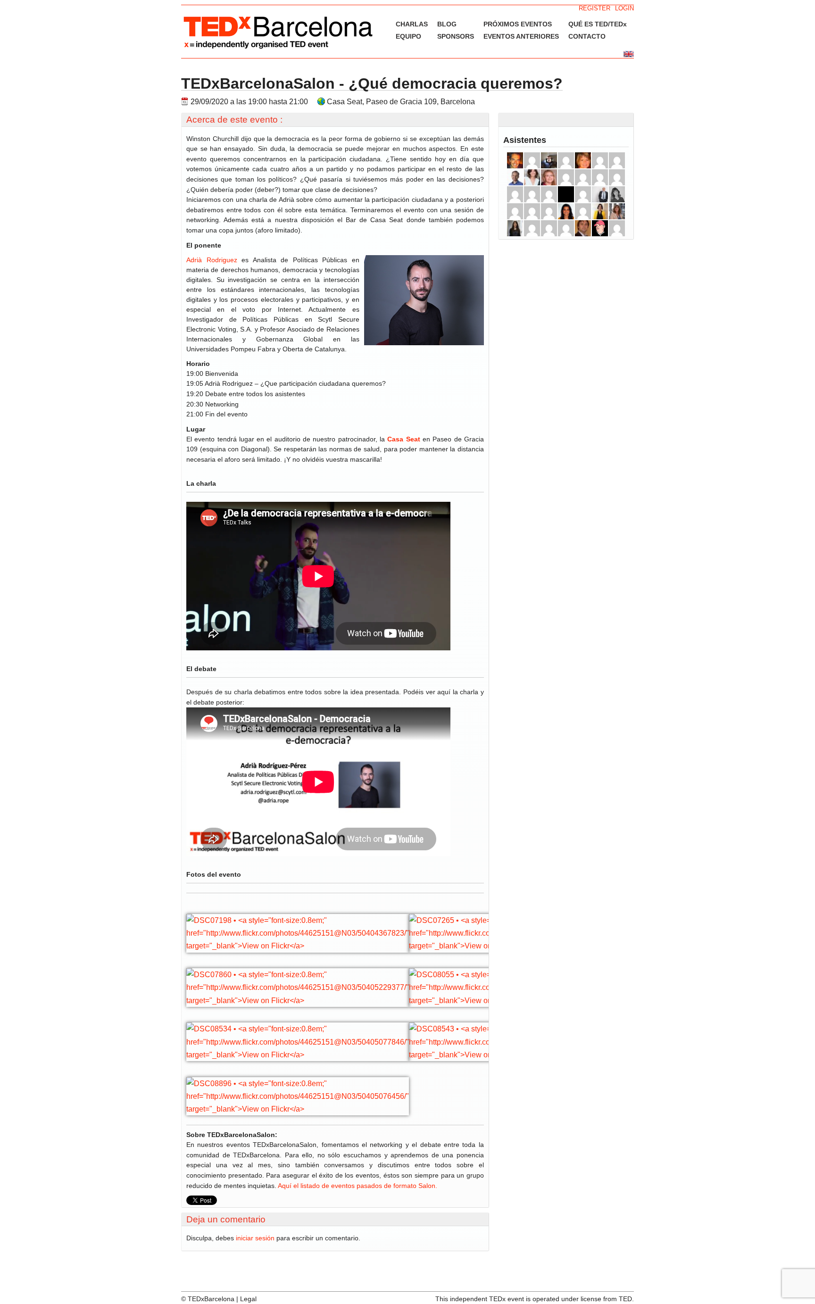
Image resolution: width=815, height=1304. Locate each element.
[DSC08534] (297, 1055)
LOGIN (624, 8)
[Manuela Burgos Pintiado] (583, 194)
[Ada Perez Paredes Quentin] (617, 211)
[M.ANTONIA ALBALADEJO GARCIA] (583, 177)
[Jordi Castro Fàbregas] (583, 228)
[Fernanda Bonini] (600, 211)
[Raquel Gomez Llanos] (532, 177)
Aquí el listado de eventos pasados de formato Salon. (357, 1185)
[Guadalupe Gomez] (617, 177)
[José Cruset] (515, 160)
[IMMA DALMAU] (566, 177)
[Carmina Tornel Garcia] (617, 160)
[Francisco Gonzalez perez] (515, 211)
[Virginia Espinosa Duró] (515, 194)
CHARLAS (412, 24)
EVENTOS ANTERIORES (521, 36)
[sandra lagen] (566, 228)
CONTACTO (587, 36)
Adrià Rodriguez (211, 260)
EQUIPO (408, 36)
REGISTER (594, 8)
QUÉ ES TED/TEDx (597, 24)
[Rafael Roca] (600, 177)
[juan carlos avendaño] (600, 194)
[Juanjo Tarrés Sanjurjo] (532, 228)
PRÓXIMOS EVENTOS (517, 24)
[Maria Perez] (532, 211)
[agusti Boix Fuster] (549, 228)
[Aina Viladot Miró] (566, 211)
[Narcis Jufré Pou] (549, 211)
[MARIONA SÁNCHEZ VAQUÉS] (515, 228)
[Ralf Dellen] (549, 160)
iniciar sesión (255, 1238)
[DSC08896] (297, 1109)
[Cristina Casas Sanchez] (617, 194)
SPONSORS (455, 36)
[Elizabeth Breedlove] (583, 160)
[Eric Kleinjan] (532, 160)
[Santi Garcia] (600, 228)
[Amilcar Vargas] (515, 177)
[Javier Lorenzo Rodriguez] (549, 194)
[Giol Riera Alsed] (566, 160)
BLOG (447, 24)
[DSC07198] (297, 946)
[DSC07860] (297, 1001)
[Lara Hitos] (617, 228)
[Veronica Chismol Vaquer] (583, 211)
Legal (248, 1299)
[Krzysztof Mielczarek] (532, 194)
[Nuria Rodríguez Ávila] (566, 194)
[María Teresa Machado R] (549, 177)
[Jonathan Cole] (600, 160)
